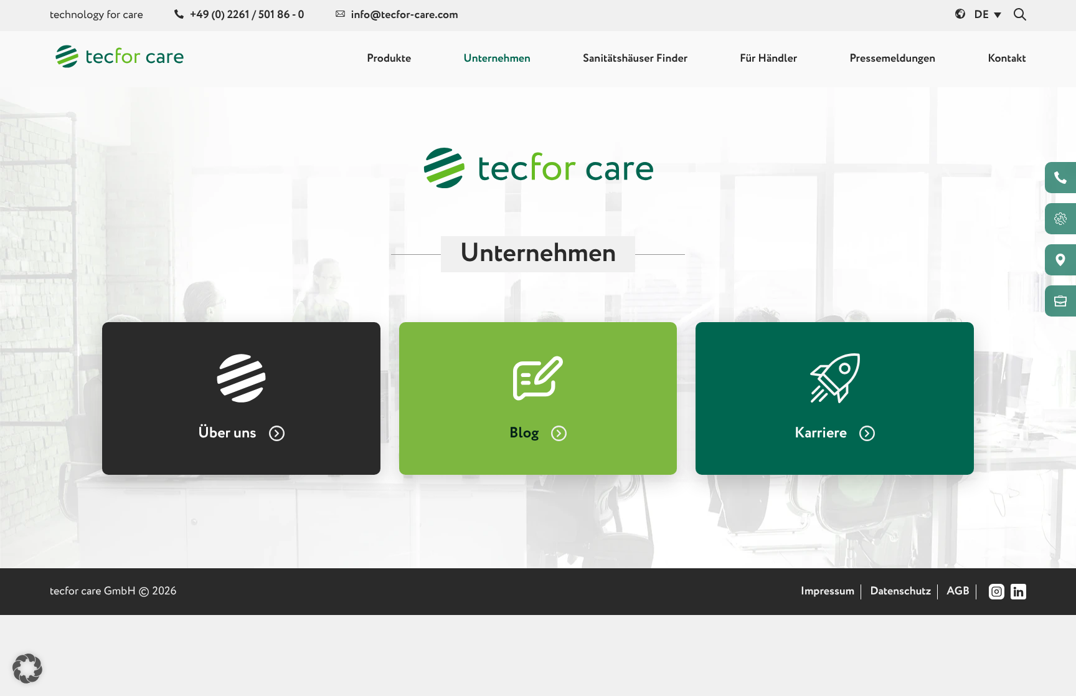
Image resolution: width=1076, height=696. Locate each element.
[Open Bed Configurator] (1060, 218)
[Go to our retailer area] (1060, 301)
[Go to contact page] (1060, 177)
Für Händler (768, 59)
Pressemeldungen (892, 59)
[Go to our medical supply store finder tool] (1060, 259)
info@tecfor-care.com (404, 15)
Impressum (827, 592)
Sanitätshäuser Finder (635, 59)
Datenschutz (900, 592)
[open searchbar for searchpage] (1020, 15)
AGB (958, 592)
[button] (27, 668)
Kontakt (1007, 59)
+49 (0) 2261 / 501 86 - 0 (247, 15)
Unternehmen (497, 59)
